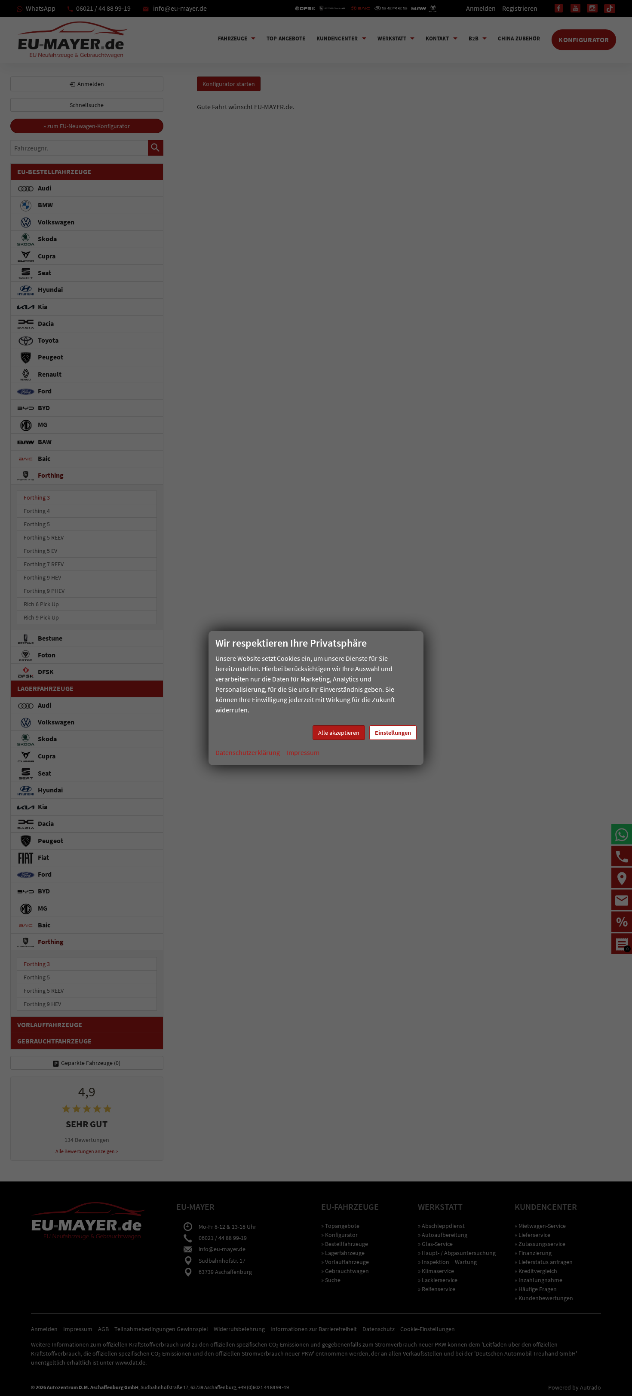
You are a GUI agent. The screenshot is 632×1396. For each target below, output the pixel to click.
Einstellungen (393, 732)
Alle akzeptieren (338, 732)
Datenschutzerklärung (247, 752)
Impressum (303, 752)
